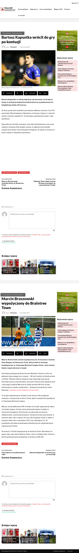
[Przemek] (4, 47)
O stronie (70, 551)
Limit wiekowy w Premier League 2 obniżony (28, 270)
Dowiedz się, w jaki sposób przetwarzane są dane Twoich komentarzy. (26, 235)
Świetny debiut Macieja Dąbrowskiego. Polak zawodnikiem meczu (65, 88)
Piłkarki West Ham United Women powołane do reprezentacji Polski (44, 183)
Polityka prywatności (59, 551)
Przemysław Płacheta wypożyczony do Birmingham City (46, 269)
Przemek (13, 47)
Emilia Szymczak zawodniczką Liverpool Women (9, 270)
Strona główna (7, 33)
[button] (75, 3)
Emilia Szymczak (9, 265)
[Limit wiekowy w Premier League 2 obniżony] (28, 266)
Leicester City (24, 172)
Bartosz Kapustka (17, 33)
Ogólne (24, 265)
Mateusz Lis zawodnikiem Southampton (66, 82)
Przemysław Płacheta (44, 264)
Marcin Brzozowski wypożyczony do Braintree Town (13, 183)
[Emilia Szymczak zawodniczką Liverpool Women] (10, 266)
